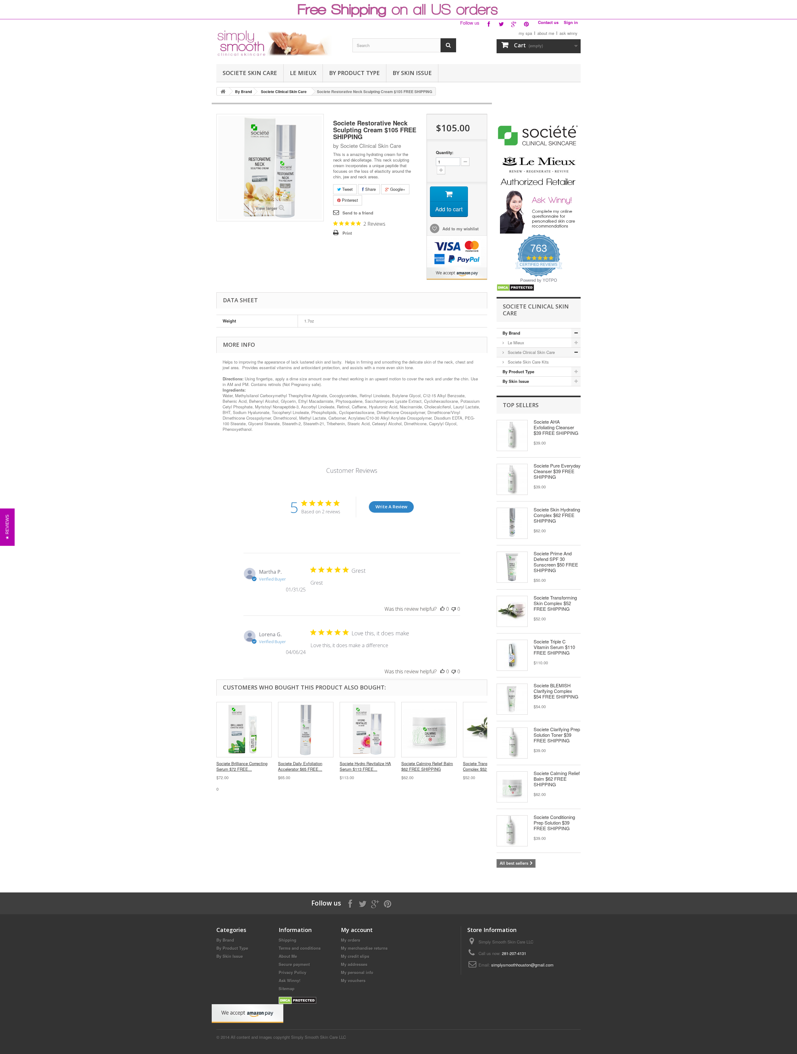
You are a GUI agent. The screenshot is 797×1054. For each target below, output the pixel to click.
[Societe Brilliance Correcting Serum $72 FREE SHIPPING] (244, 729)
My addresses (354, 964)
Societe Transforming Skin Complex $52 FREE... (487, 766)
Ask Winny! (289, 980)
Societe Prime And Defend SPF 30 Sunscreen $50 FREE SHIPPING (556, 561)
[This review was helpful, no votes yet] (442, 608)
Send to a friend (357, 213)
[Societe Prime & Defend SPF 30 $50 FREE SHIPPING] (512, 567)
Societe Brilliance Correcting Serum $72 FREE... (241, 766)
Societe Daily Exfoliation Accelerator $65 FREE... (300, 766)
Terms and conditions (300, 948)
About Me (288, 956)
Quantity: (444, 152)
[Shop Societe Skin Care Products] (539, 135)
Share (370, 189)
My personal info (357, 972)
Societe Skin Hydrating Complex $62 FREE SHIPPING (557, 515)
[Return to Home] (223, 91)
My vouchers (353, 980)
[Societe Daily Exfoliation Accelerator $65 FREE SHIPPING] (305, 729)
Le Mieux (303, 73)
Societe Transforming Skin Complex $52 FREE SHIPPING (555, 603)
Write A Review (391, 507)
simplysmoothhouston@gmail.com (522, 965)
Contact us (548, 22)
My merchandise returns (364, 948)
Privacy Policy (292, 972)
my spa (525, 33)
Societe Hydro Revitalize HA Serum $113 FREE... (365, 766)
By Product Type (354, 73)
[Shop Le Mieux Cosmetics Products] (539, 171)
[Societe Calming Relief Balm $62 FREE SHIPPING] (429, 729)
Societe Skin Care (250, 73)
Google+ (397, 189)
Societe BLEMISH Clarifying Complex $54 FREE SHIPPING (556, 691)
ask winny (568, 33)
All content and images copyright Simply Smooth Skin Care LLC (288, 1037)
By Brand (243, 91)
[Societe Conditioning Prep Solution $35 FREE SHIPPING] (512, 830)
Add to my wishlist (460, 229)
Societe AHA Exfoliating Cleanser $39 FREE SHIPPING (556, 427)
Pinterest (349, 200)
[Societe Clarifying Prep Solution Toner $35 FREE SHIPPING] (512, 743)
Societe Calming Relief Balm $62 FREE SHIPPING (427, 766)
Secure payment (294, 964)
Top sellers (521, 405)
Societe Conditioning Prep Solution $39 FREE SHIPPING (554, 822)
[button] (7, 527)
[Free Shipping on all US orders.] (398, 9)
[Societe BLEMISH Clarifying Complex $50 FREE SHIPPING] (512, 699)
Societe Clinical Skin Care (284, 91)
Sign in (571, 22)
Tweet (347, 189)
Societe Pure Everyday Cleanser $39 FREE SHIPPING (557, 471)
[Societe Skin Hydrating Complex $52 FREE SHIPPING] (512, 523)
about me (545, 33)
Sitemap (287, 988)
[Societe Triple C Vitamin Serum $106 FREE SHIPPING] (512, 655)
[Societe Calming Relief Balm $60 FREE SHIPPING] (512, 786)
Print (347, 233)
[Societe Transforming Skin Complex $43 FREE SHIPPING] (512, 611)
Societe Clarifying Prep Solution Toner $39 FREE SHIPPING (557, 735)
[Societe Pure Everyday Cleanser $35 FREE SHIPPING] (512, 479)
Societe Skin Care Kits (528, 362)
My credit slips (355, 956)
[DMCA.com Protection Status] (515, 287)
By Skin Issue (412, 73)
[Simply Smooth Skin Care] (274, 43)
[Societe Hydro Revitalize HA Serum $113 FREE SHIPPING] (367, 729)
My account (357, 930)
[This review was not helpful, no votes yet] (453, 608)
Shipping (287, 940)
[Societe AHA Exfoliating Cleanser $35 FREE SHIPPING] (512, 435)
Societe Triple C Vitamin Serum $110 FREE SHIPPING (554, 647)
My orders (350, 940)
